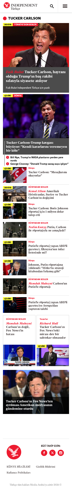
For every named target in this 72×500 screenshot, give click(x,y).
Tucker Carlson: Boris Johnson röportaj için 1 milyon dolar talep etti (48, 212)
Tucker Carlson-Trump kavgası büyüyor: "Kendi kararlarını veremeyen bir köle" (36, 147)
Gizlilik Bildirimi (45, 467)
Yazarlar (44, 319)
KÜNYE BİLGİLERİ (18, 467)
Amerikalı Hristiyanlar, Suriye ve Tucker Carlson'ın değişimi (48, 195)
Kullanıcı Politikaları (18, 472)
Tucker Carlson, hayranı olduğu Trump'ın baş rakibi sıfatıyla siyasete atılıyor (36, 76)
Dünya (17, 96)
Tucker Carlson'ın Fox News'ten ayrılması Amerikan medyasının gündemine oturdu (29, 405)
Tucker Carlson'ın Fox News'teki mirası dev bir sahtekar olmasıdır (53, 330)
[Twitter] (52, 453)
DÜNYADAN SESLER (38, 187)
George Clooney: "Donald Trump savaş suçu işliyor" (39, 164)
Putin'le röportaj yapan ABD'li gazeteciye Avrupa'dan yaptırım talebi (48, 306)
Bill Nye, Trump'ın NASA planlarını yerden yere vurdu (36, 159)
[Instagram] (61, 453)
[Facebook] (44, 453)
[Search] (52, 6)
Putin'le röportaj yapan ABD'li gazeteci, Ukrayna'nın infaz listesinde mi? (48, 249)
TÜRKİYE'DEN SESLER (25, 25)
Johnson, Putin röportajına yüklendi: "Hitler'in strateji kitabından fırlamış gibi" (46, 268)
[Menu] (65, 6)
